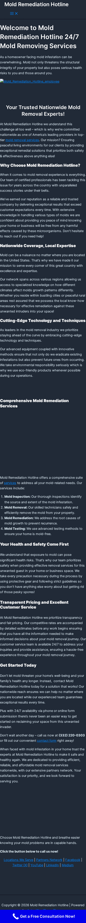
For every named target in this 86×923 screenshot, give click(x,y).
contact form (46, 741)
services (10, 483)
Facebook (72, 860)
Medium (68, 865)
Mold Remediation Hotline (36, 4)
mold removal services (22, 140)
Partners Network (49, 860)
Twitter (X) (20, 865)
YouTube (36, 865)
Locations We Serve (18, 860)
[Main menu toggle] (14, 14)
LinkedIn (52, 865)
